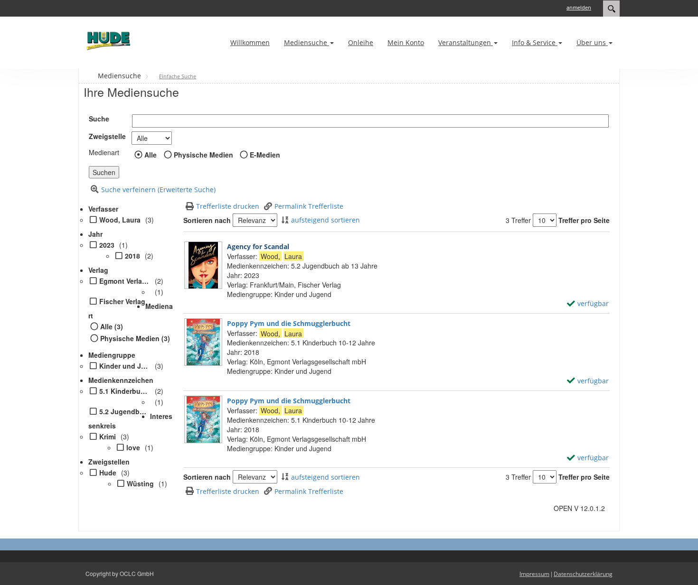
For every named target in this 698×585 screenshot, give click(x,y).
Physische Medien (203, 154)
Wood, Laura (120, 219)
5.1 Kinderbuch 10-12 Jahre (124, 391)
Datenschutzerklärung (583, 574)
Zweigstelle (107, 136)
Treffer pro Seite (584, 220)
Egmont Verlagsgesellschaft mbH (124, 281)
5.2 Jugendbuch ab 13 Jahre (124, 411)
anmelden (578, 7)
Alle (150, 154)
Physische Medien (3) (135, 338)
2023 (106, 245)
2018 (132, 255)
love (133, 447)
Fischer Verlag (122, 301)
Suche (99, 118)
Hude (107, 472)
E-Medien (265, 154)
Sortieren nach (207, 220)
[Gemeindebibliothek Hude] (106, 40)
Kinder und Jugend (124, 366)
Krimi (107, 436)
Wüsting (140, 483)
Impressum (534, 574)
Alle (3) (111, 326)
